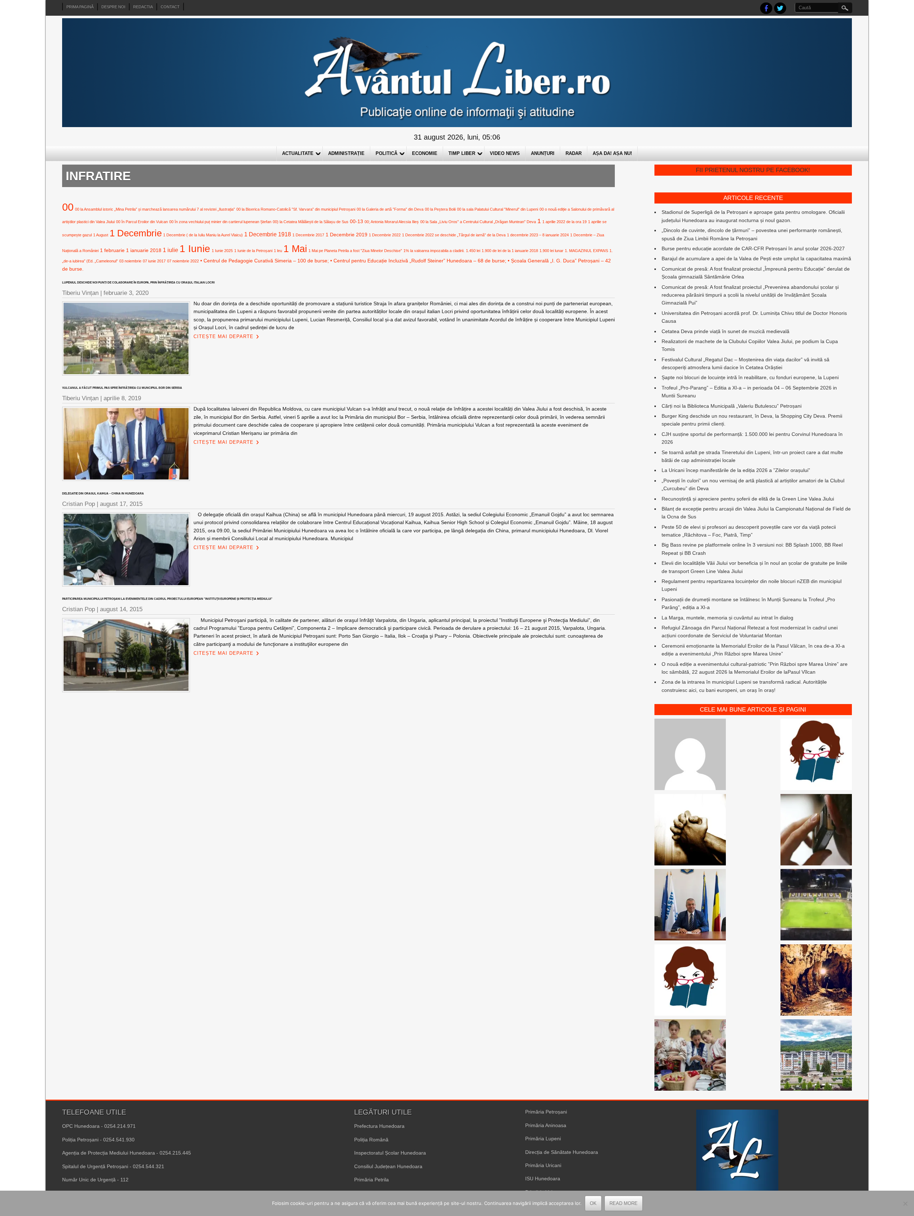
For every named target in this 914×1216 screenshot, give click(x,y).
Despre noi (113, 7)
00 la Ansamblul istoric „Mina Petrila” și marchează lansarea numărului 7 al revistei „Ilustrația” (155, 209)
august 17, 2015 (121, 504)
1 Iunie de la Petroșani (253, 250)
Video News (505, 153)
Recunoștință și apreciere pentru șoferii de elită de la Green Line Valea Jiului (748, 499)
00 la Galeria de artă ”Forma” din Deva (390, 209)
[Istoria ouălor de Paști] (690, 1056)
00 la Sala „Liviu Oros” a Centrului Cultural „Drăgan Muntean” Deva (478, 222)
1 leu (278, 250)
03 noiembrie (130, 261)
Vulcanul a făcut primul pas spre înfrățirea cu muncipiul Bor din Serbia (122, 388)
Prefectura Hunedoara (379, 1126)
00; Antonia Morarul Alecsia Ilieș (392, 222)
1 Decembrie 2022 (385, 235)
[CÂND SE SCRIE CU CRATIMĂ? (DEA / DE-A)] (816, 755)
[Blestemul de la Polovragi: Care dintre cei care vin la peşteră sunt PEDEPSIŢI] (816, 981)
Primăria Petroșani (546, 1112)
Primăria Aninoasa (545, 1125)
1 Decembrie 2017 (308, 235)
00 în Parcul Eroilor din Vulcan (142, 222)
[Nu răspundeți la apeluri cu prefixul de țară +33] (816, 831)
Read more (623, 1203)
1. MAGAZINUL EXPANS (586, 250)
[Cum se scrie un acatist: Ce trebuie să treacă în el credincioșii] (690, 831)
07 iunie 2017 (154, 261)
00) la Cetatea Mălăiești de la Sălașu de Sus (310, 222)
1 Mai (295, 248)
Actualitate (297, 153)
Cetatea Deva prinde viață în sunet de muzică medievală (725, 331)
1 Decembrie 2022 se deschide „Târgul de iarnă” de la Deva (454, 235)
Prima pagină (80, 7)
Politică (386, 153)
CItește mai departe (223, 336)
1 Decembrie (136, 233)
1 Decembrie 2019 (346, 234)
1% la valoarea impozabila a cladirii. (433, 250)
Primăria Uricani (543, 1165)
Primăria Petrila (371, 1179)
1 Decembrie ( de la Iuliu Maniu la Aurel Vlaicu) (203, 235)
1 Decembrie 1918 (267, 234)
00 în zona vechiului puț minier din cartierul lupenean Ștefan (220, 222)
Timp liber (461, 153)
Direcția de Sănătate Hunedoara (561, 1152)
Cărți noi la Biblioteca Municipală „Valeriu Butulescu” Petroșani (732, 406)
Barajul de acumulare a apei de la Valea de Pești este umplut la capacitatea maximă (756, 258)
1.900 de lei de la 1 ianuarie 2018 (510, 250)
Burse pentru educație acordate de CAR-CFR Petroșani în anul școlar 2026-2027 (753, 248)
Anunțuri (542, 153)
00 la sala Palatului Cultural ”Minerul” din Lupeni (497, 209)
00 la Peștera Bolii (440, 209)
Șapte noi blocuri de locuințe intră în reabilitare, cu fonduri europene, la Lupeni (750, 377)
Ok (593, 1203)
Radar (574, 153)
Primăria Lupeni (543, 1138)
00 (68, 207)
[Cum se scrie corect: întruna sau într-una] (690, 981)
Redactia (143, 7)
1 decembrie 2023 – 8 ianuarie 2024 (538, 235)
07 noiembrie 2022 (183, 261)
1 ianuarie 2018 (143, 250)
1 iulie (170, 250)
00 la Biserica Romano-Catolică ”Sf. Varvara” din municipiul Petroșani (295, 209)
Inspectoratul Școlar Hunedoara (390, 1153)
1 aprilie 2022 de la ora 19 (564, 222)
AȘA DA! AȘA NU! (612, 153)
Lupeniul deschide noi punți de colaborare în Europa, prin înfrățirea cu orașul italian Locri (138, 282)
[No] (905, 1203)
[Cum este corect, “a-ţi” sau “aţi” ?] (690, 755)
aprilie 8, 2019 (122, 398)
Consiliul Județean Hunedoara (388, 1166)
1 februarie (112, 250)
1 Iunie (195, 248)
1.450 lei (473, 250)
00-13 (356, 221)
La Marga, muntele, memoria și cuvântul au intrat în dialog (727, 617)
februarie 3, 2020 (126, 293)
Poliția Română (371, 1139)
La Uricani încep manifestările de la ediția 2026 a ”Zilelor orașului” (736, 470)
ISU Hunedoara (542, 1178)
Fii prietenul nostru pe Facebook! (753, 170)
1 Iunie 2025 (222, 250)
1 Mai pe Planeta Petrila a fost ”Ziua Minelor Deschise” (355, 250)
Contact (170, 7)
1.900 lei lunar (551, 250)
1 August (100, 235)
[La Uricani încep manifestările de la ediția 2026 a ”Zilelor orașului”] (690, 906)
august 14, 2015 (121, 609)
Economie (424, 153)
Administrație (346, 153)
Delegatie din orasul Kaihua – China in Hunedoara (103, 493)
